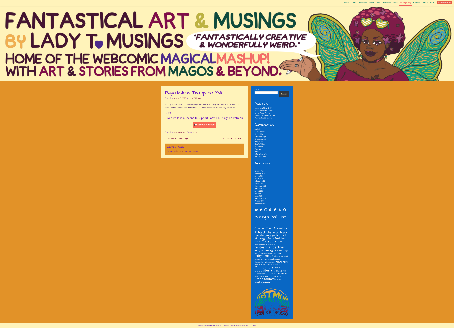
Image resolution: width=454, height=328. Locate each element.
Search (257, 89)
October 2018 (259, 201)
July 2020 (258, 193)
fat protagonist (269, 250)
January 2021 (259, 183)
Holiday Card (276, 253)
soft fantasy (278, 276)
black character (269, 232)
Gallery (416, 3)
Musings (258, 149)
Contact (424, 3)
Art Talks (258, 129)
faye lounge (283, 251)
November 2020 (260, 188)
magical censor (273, 259)
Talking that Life (261, 154)
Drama (273, 244)
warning (278, 279)
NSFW (277, 268)
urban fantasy (265, 279)
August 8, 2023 (180, 98)
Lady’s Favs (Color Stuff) (263, 108)
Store (378, 3)
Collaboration (272, 241)
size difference (278, 273)
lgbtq (276, 256)
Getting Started (260, 139)
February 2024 (260, 174)
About (371, 3)
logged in (179, 151)
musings (196, 132)
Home (346, 3)
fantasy (257, 251)
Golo (269, 253)
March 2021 (259, 178)
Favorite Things (260, 137)
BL (256, 232)
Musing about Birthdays (178, 138)
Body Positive (276, 238)
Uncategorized (179, 132)
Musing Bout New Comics (264, 110)
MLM (279, 261)
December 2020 (260, 186)
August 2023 (259, 176)
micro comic (271, 262)
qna (267, 274)
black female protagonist (271, 234)
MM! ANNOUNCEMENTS (264, 265)
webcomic (263, 282)
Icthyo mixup (264, 256)
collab (258, 241)
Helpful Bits (259, 141)
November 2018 (260, 198)
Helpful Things (260, 144)
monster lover (277, 264)
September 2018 (260, 203)
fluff (262, 253)
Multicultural (265, 267)
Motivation (259, 146)
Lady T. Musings (195, 98)
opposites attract (268, 270)
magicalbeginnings (261, 259)
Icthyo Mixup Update (232, 138)
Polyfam (262, 274)
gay (265, 253)
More (432, 3)
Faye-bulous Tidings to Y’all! (265, 115)
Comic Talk (259, 134)
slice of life (259, 276)
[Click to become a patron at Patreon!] (204, 125)
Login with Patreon (445, 2)
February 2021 (260, 181)
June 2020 (258, 196)
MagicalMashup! (261, 262)
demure (268, 244)
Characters (386, 3)
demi (263, 244)
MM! (285, 261)
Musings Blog (405, 3)
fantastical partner (270, 247)
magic (286, 256)
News (257, 151)
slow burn (268, 276)
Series (353, 3)
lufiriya (281, 256)
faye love (257, 253)
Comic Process (260, 132)
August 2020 (259, 191)
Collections (362, 3)
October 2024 (259, 171)
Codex (395, 3)
